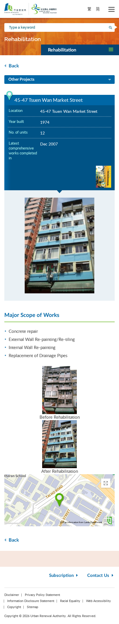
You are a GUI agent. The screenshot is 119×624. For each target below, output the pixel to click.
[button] (80, 50)
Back (13, 66)
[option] (59, 245)
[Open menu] (111, 9)
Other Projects (21, 79)
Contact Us (98, 575)
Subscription (62, 575)
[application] (59, 500)
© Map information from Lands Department (81, 522)
